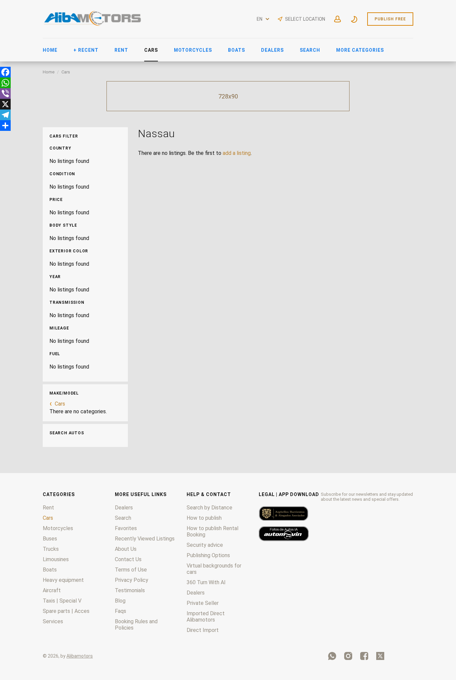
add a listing (237, 153)
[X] (5, 104)
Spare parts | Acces (66, 611)
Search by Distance (209, 507)
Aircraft (52, 590)
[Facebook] (5, 72)
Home (50, 50)
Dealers (272, 50)
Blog (120, 601)
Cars (151, 50)
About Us (126, 549)
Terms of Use (131, 569)
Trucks (51, 549)
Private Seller (203, 603)
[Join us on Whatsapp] (332, 656)
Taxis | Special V (62, 601)
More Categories (360, 50)
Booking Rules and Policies (136, 624)
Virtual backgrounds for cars (214, 568)
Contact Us (128, 559)
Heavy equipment (63, 580)
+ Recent (85, 50)
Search (310, 50)
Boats (236, 50)
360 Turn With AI (206, 582)
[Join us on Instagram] (348, 656)
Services (53, 621)
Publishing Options (208, 555)
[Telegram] (5, 114)
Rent (121, 50)
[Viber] (5, 93)
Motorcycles (193, 50)
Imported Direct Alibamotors (206, 616)
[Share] (5, 125)
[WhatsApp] (5, 82)
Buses (50, 538)
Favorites (126, 528)
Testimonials (130, 590)
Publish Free (390, 19)
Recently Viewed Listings (145, 538)
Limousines (56, 559)
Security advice (205, 545)
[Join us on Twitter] (380, 656)
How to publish (204, 518)
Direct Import (203, 630)
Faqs (120, 611)
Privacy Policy (131, 580)
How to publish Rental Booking (212, 531)
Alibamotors (79, 656)
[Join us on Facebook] (364, 656)
